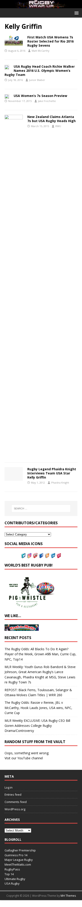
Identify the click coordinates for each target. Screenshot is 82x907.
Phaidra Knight (60, 482)
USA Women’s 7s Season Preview (40, 96)
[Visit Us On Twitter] (23, 556)
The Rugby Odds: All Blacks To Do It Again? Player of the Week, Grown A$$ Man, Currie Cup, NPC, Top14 (40, 654)
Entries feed (13, 794)
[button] (76, 12)
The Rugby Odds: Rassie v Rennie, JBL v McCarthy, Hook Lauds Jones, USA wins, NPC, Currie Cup (38, 707)
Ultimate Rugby (15, 879)
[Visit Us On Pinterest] (59, 556)
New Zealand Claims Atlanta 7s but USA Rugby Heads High (51, 119)
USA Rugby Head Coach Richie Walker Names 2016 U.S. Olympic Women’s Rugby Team (40, 70)
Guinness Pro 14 (16, 855)
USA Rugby (12, 883)
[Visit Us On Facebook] (41, 556)
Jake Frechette (47, 101)
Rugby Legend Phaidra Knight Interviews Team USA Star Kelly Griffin (51, 473)
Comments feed (16, 802)
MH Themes (68, 896)
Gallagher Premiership (20, 850)
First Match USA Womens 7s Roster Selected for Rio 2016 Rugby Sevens (50, 41)
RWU (58, 126)
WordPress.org (15, 809)
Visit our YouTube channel (24, 758)
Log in (9, 787)
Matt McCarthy (40, 50)
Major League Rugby (19, 860)
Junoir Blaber (37, 80)
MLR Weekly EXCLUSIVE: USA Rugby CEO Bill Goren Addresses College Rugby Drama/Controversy (37, 725)
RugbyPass (12, 869)
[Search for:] (41, 508)
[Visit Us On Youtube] (35, 556)
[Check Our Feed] (47, 556)
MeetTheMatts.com (18, 864)
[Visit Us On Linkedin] (53, 556)
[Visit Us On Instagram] (29, 556)
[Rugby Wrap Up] (41, 5)
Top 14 (9, 874)
